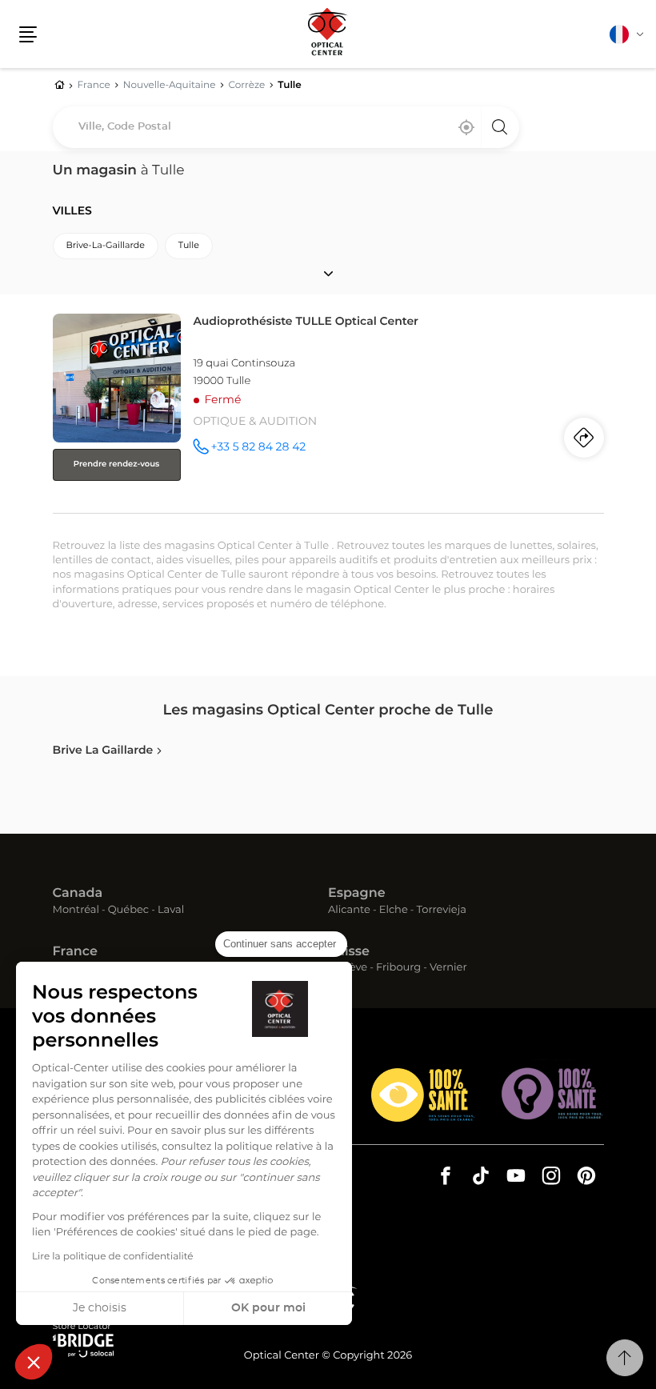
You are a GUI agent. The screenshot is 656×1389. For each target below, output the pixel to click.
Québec (128, 911)
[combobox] (286, 127)
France (75, 952)
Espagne (357, 893)
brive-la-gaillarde (105, 246)
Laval (171, 911)
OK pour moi (268, 1308)
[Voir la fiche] (328, 410)
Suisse (349, 952)
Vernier (448, 968)
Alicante (349, 911)
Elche (393, 911)
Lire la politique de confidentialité (113, 1257)
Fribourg (398, 968)
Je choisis (99, 1308)
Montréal (76, 911)
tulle (188, 246)
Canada (78, 893)
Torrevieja (441, 911)
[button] (33, 1362)
